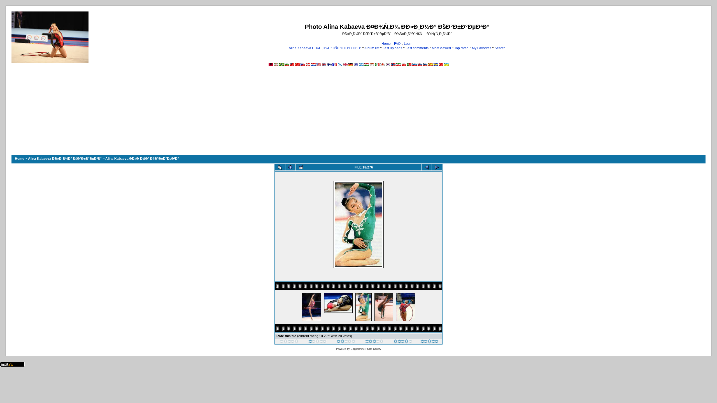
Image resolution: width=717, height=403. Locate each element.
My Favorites (481, 48)
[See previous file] (427, 167)
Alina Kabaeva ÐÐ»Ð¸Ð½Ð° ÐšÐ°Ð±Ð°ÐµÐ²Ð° (325, 48)
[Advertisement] (358, 113)
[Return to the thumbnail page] (280, 167)
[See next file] (437, 167)
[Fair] (346, 342)
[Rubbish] (289, 342)
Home (386, 44)
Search (500, 48)
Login (408, 44)
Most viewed (441, 48)
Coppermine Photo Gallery (366, 349)
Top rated (461, 48)
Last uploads (392, 48)
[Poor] (317, 342)
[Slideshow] (301, 167)
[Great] (429, 342)
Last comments (417, 48)
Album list (371, 48)
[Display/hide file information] (290, 167)
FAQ (397, 44)
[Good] (374, 342)
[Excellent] (403, 342)
